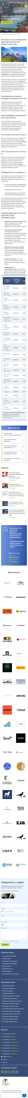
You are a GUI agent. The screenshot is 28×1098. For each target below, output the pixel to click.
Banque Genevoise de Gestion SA (7, 307)
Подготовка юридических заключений (12, 1001)
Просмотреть (19, 1092)
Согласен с (5, 941)
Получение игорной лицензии (9, 998)
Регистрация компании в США (9, 1018)
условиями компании (13, 941)
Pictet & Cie (7, 391)
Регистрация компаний (8, 985)
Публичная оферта (7, 971)
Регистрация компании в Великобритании (12, 1008)
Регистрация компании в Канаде (10, 1016)
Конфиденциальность (7, 968)
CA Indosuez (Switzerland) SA (7, 339)
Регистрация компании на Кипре (10, 1006)
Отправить (5, 944)
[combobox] (2, 911)
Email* (2, 915)
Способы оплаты (6, 958)
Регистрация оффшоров (8, 988)
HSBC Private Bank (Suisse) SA (7, 381)
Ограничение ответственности (10, 961)
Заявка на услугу (7, 22)
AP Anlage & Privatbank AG (7, 288)
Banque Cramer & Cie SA (7, 300)
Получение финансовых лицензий (11, 996)
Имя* (2, 902)
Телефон (3, 908)
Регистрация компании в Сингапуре (11, 1013)
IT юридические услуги (8, 993)
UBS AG (6, 395)
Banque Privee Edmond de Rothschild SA (7, 319)
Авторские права (6, 966)
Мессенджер (4, 921)
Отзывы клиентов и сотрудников (10, 973)
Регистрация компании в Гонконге (10, 1003)
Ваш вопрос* (4, 928)
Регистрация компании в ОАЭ (9, 1021)
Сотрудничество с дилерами (9, 963)
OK (24, 1095)
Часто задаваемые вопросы (9, 956)
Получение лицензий (7, 990)
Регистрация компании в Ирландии (11, 1011)
